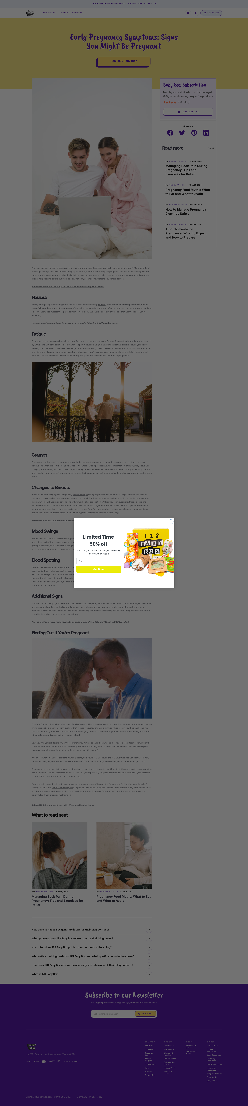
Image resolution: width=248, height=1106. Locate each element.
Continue (98, 569)
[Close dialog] (171, 521)
